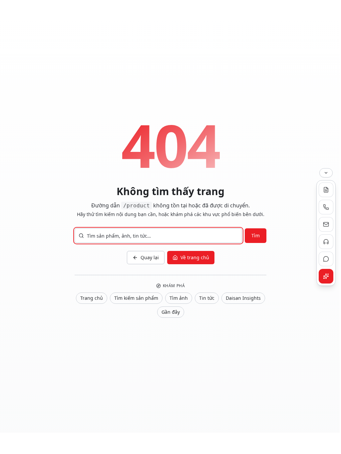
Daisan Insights (243, 298)
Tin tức (206, 298)
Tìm (255, 235)
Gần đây (171, 312)
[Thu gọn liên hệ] (326, 172)
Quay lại (150, 257)
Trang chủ (91, 298)
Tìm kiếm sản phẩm (136, 298)
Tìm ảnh (179, 298)
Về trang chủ (194, 257)
